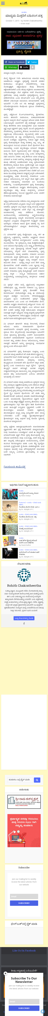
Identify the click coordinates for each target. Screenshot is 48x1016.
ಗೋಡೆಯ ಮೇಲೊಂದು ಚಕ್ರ (27, 517)
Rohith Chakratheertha (33, 21)
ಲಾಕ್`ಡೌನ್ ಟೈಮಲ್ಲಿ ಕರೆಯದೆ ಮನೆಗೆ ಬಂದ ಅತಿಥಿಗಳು (28, 541)
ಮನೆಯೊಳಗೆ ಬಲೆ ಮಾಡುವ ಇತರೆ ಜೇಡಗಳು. (29, 553)
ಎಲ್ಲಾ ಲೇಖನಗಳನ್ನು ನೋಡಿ (24, 618)
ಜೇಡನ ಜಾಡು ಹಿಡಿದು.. (31, 514)
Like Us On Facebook (24, 950)
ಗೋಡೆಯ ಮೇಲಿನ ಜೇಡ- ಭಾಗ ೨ (29, 507)
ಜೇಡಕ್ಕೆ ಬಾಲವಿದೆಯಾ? (26, 528)
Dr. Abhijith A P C (27, 509)
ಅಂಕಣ (24, 12)
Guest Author (26, 545)
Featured (22, 502)
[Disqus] (24, 660)
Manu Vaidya (26, 496)
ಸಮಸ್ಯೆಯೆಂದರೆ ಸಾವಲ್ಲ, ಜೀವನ (28, 493)
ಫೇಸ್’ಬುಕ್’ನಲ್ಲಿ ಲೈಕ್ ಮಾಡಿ (24, 923)
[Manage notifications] (43, 1011)
